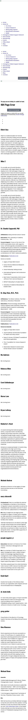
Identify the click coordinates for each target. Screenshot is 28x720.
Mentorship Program (12, 29)
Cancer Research (11, 28)
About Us (5, 24)
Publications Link (13, 256)
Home (4, 22)
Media (7, 33)
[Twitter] (6, 474)
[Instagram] (10, 474)
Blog (4, 44)
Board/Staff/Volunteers (12, 31)
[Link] (2, 474)
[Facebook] (14, 474)
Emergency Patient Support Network (13, 35)
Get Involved (6, 36)
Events (5, 40)
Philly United (6, 42)
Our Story (8, 26)
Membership (6, 38)
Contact (5, 45)
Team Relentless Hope (12, 706)
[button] (14, 48)
